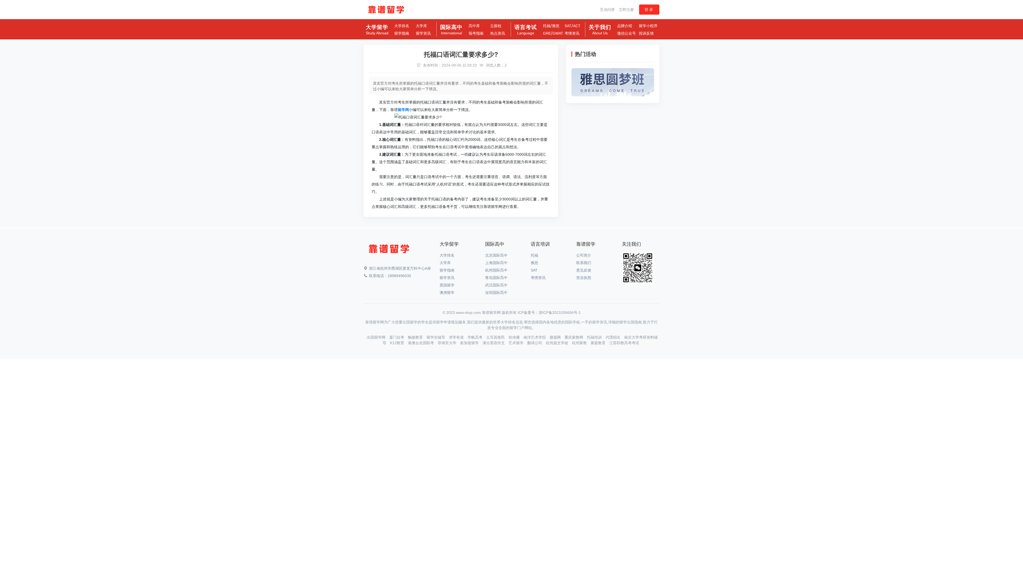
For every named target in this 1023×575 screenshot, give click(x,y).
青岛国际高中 (496, 278)
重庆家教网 (574, 337)
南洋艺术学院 (535, 337)
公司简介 (583, 255)
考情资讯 (572, 33)
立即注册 (626, 9)
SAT (568, 26)
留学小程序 (648, 26)
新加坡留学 (470, 343)
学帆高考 (476, 337)
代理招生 (614, 337)
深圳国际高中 (496, 292)
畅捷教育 (416, 337)
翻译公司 (535, 343)
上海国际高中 (496, 263)
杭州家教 (580, 343)
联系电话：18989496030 (390, 276)
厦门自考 (397, 337)
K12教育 (397, 343)
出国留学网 (377, 337)
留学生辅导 (436, 337)
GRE (547, 33)
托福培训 (595, 337)
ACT (576, 26)
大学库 (421, 26)
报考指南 (476, 33)
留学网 (403, 110)
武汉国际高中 (496, 285)
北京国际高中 (496, 255)
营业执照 (583, 278)
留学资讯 (423, 33)
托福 (546, 26)
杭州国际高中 (496, 270)
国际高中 (451, 29)
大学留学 (377, 29)
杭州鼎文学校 (557, 343)
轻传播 (515, 337)
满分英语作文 (494, 343)
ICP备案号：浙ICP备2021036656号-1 (549, 312)
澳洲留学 (447, 292)
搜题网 (556, 337)
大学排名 (401, 26)
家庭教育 (599, 343)
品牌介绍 (624, 26)
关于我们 (600, 29)
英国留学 (447, 285)
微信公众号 (626, 33)
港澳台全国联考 (421, 343)
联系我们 (583, 263)
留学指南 (401, 33)
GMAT (558, 33)
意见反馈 (583, 270)
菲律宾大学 (447, 343)
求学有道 (457, 337)
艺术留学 (517, 343)
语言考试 (525, 29)
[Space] (389, 249)
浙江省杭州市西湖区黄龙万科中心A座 (400, 268)
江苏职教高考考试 (624, 343)
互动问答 (607, 9)
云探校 (495, 26)
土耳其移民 (496, 337)
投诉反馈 (646, 33)
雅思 (555, 26)
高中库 (474, 26)
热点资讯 (497, 33)
